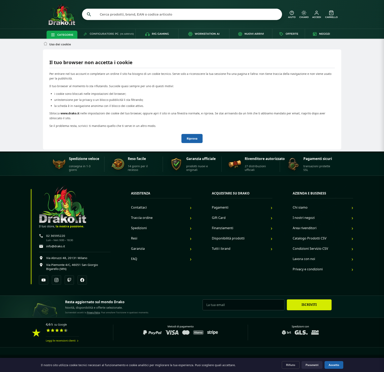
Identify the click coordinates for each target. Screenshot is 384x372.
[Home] (45, 44)
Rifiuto (290, 365)
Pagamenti (220, 207)
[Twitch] (69, 280)
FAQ (134, 259)
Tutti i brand (221, 248)
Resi (134, 238)
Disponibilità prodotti (228, 238)
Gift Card (219, 217)
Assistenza (140, 193)
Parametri (312, 365)
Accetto (334, 365)
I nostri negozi (304, 217)
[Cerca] (89, 14)
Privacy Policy (93, 312)
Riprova (192, 138)
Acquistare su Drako (231, 193)
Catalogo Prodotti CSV (310, 238)
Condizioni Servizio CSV (310, 248)
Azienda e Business (309, 193)
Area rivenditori (304, 228)
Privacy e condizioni (308, 269)
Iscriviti (309, 304)
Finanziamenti (222, 228)
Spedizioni (139, 228)
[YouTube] (43, 280)
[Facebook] (82, 280)
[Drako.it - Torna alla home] (63, 14)
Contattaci (139, 207)
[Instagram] (56, 280)
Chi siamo (300, 207)
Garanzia (138, 248)
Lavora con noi (304, 259)
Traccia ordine (142, 217)
